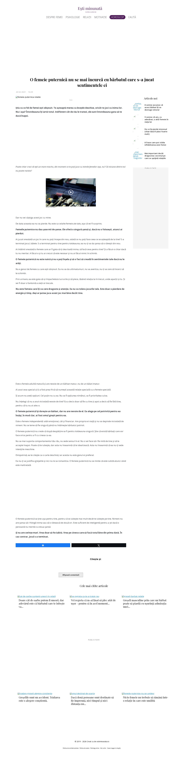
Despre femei (54, 17)
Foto (70, 100)
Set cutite (103, 748)
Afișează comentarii (70, 575)
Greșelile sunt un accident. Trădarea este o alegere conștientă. (39, 699)
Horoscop (117, 17)
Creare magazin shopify (114, 748)
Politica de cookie (84, 748)
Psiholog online (94, 748)
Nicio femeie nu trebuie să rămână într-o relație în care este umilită (145, 699)
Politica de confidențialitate (71, 748)
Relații (87, 17)
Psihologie (73, 17)
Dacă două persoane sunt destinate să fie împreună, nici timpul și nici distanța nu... (92, 700)
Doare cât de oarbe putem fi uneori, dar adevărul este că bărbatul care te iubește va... (42, 603)
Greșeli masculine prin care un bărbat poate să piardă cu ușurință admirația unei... (144, 603)
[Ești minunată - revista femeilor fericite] (90, 9)
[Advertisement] (91, 49)
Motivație (100, 17)
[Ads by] (53, 207)
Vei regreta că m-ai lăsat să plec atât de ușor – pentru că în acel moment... (93, 601)
